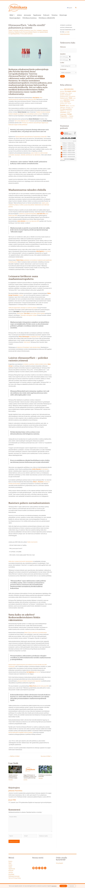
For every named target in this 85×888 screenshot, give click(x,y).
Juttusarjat (27, 15)
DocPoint (62, 91)
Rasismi (35, 32)
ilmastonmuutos (64, 96)
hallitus (66, 93)
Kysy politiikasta (72, 96)
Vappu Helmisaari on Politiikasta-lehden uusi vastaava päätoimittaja (30, 776)
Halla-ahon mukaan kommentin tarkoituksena (20, 561)
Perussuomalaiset (28, 32)
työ (65, 110)
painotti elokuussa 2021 (39, 686)
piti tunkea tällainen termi (22, 120)
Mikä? (11, 15)
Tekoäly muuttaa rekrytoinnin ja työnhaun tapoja (13, 776)
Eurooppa (62, 93)
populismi (67, 100)
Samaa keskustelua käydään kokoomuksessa (20, 732)
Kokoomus (11, 32)
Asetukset (72, 886)
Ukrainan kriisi (69, 110)
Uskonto (68, 112)
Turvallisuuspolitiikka (66, 109)
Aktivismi (61, 89)
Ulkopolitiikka (63, 112)
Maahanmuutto (19, 32)
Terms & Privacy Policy (14, 878)
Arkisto (19, 15)
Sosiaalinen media (63, 103)
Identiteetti (62, 94)
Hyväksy (63, 886)
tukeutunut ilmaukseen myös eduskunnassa (28, 347)
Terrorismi (68, 107)
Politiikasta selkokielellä (47, 18)
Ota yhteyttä (59, 863)
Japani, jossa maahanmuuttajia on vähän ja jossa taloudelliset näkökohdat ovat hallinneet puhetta (28, 204)
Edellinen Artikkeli (14, 756)
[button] (75, 8)
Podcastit (46, 15)
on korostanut (40, 469)
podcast (61, 100)
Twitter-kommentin (32, 542)
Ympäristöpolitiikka (64, 117)
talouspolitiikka (72, 105)
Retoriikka (67, 102)
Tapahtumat (37, 15)
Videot (10, 867)
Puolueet (72, 100)
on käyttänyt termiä (29, 336)
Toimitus (55, 15)
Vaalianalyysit (63, 114)
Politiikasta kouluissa (30, 18)
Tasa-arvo (62, 107)
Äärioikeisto (70, 117)
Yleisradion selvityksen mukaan (28, 315)
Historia (70, 93)
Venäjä (69, 114)
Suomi (62, 105)
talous (67, 105)
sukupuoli (69, 103)
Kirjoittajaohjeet (15, 18)
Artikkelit (39, 30)
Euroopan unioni (70, 91)
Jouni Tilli (33, 30)
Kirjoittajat (63, 15)
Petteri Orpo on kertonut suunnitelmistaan (35, 632)
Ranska (62, 101)
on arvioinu (43, 251)
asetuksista (54, 886)
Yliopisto (71, 116)
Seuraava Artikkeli (46, 756)
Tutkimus (62, 110)
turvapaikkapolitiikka (13, 33)
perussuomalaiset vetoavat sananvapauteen (29, 681)
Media (70, 98)
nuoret (74, 98)
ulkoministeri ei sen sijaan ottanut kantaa (31, 313)
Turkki (72, 107)
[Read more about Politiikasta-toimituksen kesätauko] (45, 769)
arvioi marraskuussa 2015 (28, 221)
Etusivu (10, 861)
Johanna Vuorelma (24, 30)
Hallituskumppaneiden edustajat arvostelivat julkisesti (22, 307)
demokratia (68, 89)
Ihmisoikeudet (68, 94)
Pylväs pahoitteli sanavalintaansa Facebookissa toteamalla (31, 136)
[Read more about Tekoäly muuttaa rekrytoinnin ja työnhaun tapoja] (15, 769)
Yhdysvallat (63, 116)
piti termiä (33, 672)
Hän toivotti (27, 342)
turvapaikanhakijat (43, 32)
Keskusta (45, 30)
